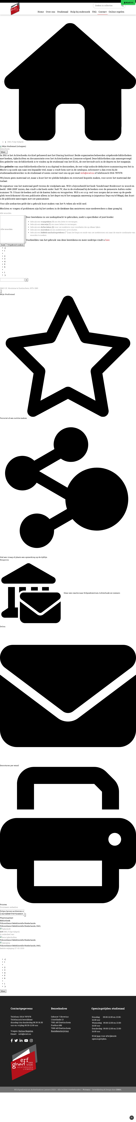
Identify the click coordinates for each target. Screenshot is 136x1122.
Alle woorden (5, 213)
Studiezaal (62, 11)
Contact (102, 11)
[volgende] (5, 275)
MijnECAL (129, 2)
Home (41, 11)
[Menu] (1, 291)
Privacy (86, 1089)
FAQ (94, 11)
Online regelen (116, 11)
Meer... (4, 152)
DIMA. (119, 1089)
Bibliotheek (5, 920)
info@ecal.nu (87, 173)
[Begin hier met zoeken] (70, 81)
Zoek (3, 245)
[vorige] (5, 248)
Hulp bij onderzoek (80, 11)
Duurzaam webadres (9, 907)
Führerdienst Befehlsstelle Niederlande (17, 923)
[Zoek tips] (25, 229)
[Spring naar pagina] (26, 280)
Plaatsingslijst (6, 918)
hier (107, 240)
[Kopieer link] (25, 915)
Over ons (50, 11)
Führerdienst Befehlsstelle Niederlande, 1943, (20, 926)
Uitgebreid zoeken (15, 245)
